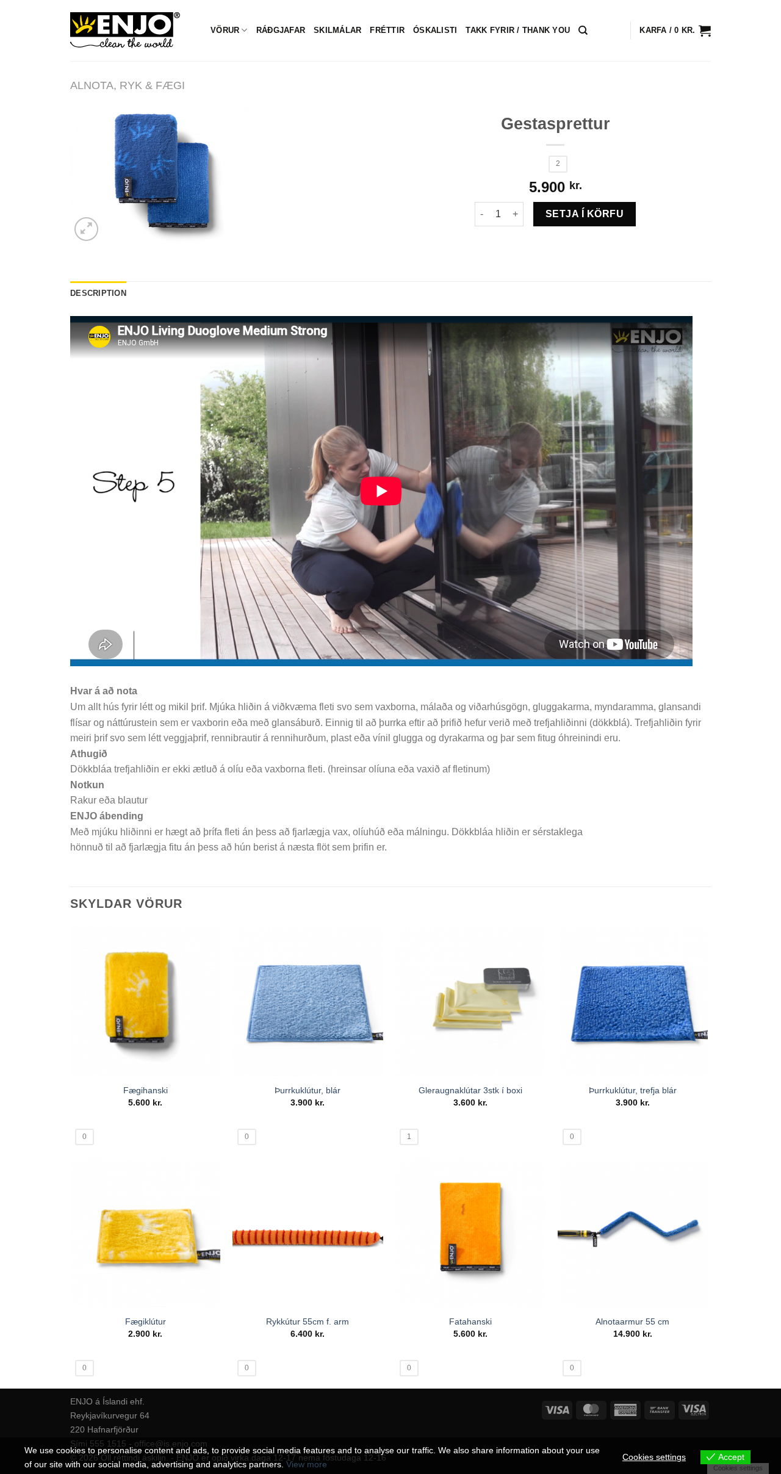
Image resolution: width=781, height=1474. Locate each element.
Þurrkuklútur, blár (307, 1090)
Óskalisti (435, 30)
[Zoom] (86, 229)
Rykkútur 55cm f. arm (307, 1321)
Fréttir (387, 30)
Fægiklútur (145, 1321)
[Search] (583, 30)
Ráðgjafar (280, 30)
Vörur (225, 30)
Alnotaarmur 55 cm (632, 1321)
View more (306, 1464)
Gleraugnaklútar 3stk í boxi (470, 1090)
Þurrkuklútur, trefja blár (633, 1090)
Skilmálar (337, 30)
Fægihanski (145, 1090)
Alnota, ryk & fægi (127, 85)
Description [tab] (98, 293)
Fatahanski (470, 1321)
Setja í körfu (584, 214)
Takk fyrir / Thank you (518, 30)
